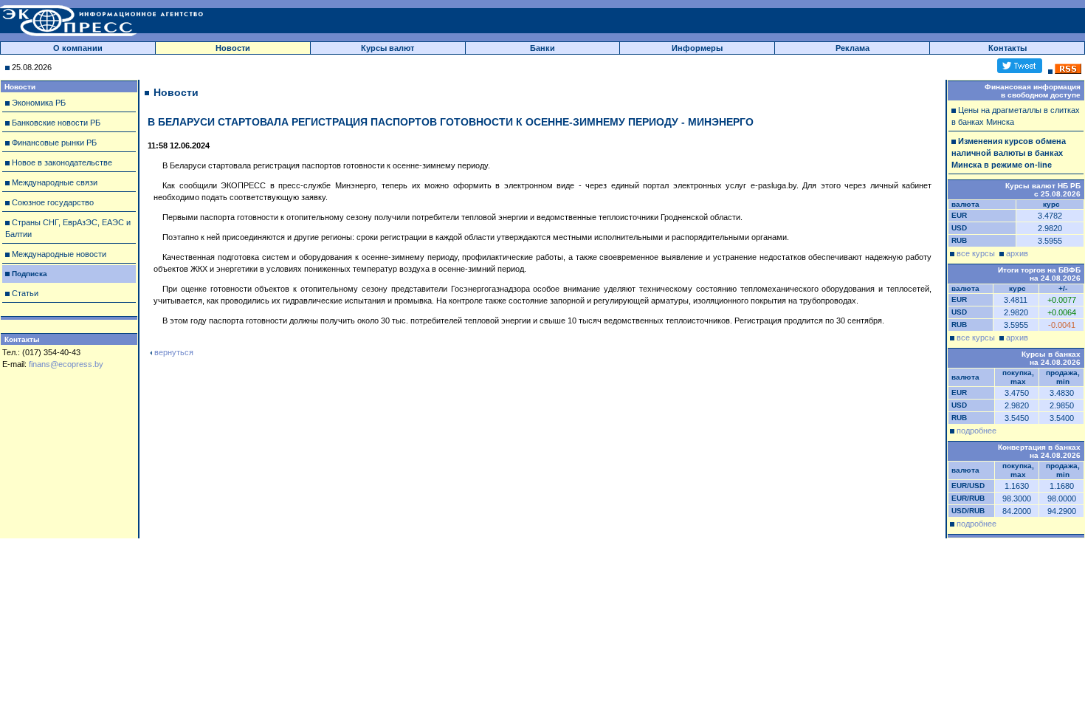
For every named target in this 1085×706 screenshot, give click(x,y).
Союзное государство (53, 202)
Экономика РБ (39, 102)
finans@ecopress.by (66, 364)
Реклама (852, 48)
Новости (233, 48)
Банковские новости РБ (56, 122)
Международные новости (59, 254)
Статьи (25, 293)
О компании (78, 48)
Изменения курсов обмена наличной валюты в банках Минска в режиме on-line (1008, 153)
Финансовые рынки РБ (54, 142)
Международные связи (54, 182)
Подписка (29, 274)
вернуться (173, 352)
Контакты (1007, 48)
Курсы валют (387, 48)
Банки (542, 48)
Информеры (697, 48)
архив (1017, 253)
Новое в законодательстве (62, 162)
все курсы (976, 253)
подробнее (976, 430)
